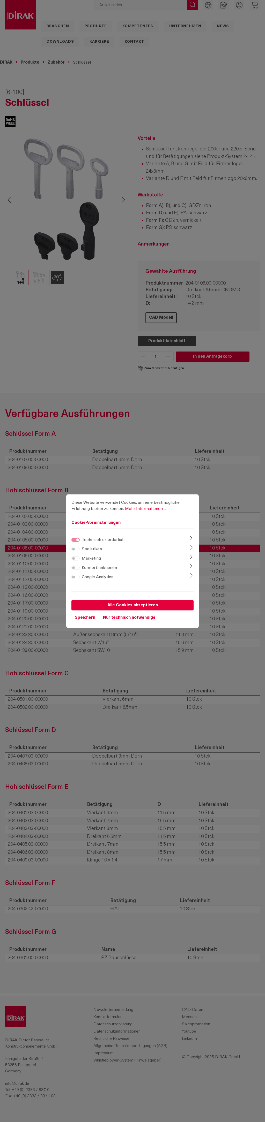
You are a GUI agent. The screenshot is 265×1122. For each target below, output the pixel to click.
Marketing (91, 558)
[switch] (75, 549)
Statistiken (92, 549)
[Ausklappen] (191, 539)
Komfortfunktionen (99, 568)
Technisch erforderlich (103, 540)
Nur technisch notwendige (129, 617)
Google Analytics (97, 577)
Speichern (85, 617)
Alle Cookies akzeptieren (132, 605)
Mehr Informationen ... (145, 509)
